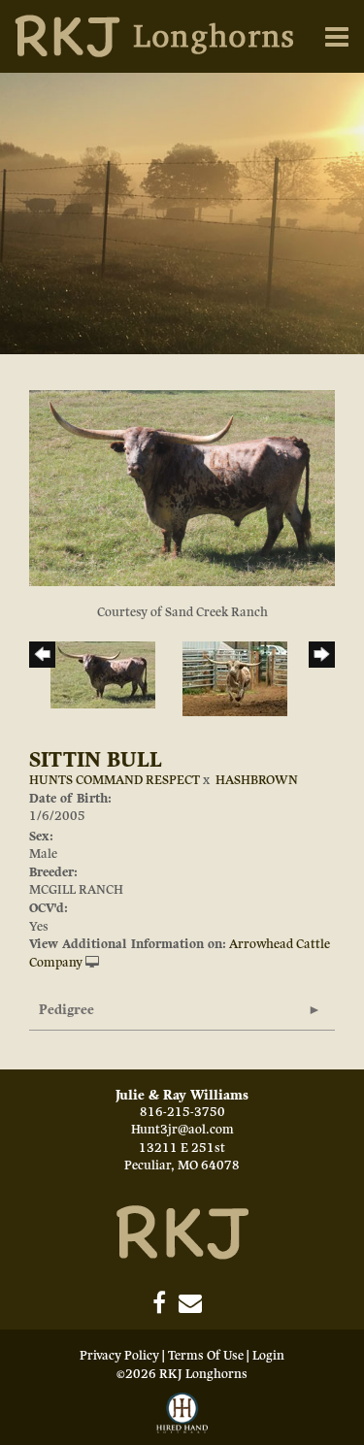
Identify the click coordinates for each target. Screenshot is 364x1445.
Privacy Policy (119, 1355)
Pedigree (66, 1010)
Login (268, 1355)
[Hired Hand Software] (182, 1414)
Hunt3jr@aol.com (182, 1129)
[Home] (182, 1231)
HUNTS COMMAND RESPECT (114, 780)
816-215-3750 (182, 1112)
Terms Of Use (206, 1355)
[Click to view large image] (182, 487)
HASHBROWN (256, 780)
